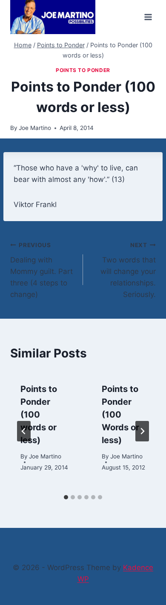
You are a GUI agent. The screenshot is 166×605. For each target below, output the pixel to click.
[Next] (142, 431)
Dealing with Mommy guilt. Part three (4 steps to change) (41, 270)
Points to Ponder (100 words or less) (38, 414)
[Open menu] (148, 16)
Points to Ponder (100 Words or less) (120, 414)
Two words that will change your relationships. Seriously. (128, 270)
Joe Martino (35, 127)
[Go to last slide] (24, 431)
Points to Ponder (83, 70)
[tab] (66, 497)
